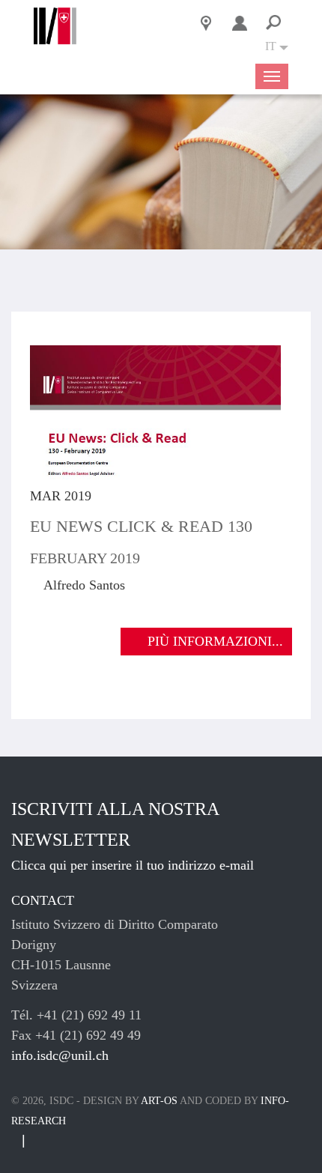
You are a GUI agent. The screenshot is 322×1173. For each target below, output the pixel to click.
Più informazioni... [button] (215, 641)
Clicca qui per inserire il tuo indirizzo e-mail (132, 865)
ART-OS (159, 1100)
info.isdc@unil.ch (60, 1055)
